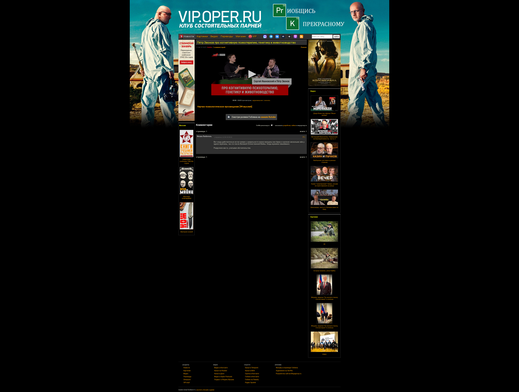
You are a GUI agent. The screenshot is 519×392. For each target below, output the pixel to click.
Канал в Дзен (219, 374)
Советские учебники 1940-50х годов (186, 161)
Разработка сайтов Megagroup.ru (288, 374)
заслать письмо (202, 390)
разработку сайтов (289, 125)
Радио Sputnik (250, 382)
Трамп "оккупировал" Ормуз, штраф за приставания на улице (324, 185)
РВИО (324, 354)
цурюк (212, 390)
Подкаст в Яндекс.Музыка (224, 380)
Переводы (227, 36)
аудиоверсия (257, 100)
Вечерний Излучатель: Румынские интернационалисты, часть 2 (324, 138)
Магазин (241, 36)
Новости (188, 36)
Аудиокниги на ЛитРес (284, 371)
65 (324, 244)
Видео (214, 36)
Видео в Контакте (221, 368)
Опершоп (187, 380)
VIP (254, 36)
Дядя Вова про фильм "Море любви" (324, 114)
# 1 (304, 137)
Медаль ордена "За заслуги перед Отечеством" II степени (324, 298)
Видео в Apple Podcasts (223, 377)
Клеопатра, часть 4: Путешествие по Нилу (324, 208)
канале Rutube (268, 117)
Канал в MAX (250, 371)
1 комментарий (219, 47)
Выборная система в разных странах (324, 161)
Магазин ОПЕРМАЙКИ (186, 197)
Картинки (202, 36)
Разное (304, 47)
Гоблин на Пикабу (252, 380)
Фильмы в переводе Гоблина (287, 368)
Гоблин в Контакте (252, 377)
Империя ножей (186, 232)
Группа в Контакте (252, 374)
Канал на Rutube (220, 371)
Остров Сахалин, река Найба (324, 271)
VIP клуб (186, 382)
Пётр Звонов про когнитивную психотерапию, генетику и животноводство (246, 42)
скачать (267, 100)
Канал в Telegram (251, 368)
